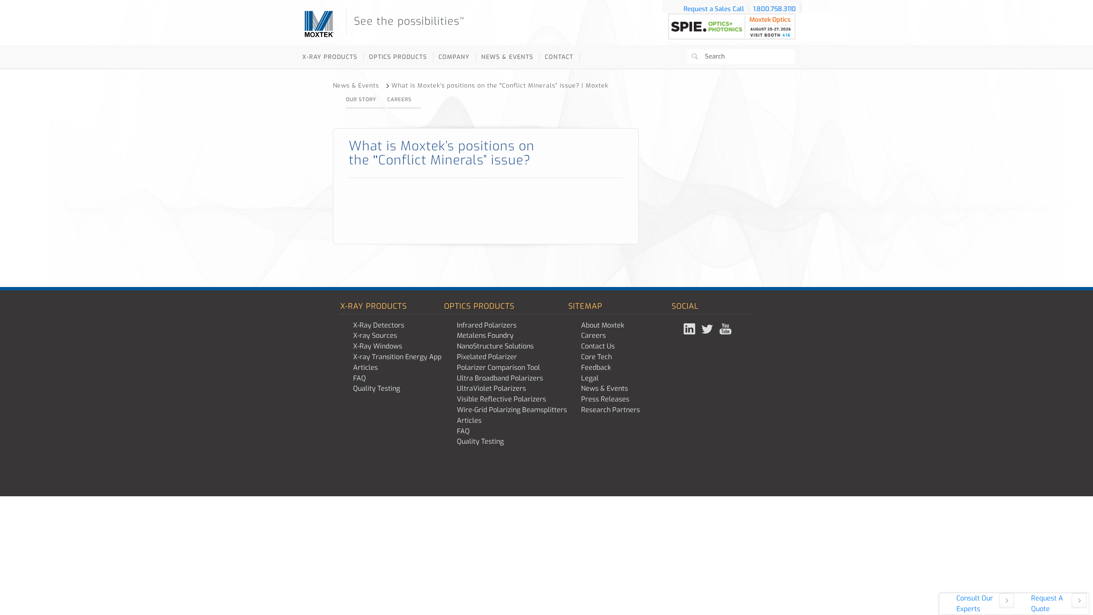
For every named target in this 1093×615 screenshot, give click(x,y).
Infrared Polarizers (487, 325)
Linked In (690, 329)
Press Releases (605, 399)
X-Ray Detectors (378, 325)
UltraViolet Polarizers (491, 388)
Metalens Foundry (485, 335)
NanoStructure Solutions (495, 346)
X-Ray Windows (377, 346)
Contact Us (598, 346)
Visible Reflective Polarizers (501, 399)
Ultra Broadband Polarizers (500, 378)
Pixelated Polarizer (487, 356)
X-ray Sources (375, 335)
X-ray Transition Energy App (397, 356)
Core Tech (596, 356)
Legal (590, 378)
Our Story (361, 99)
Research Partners (610, 409)
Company (454, 57)
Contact (559, 57)
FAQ (359, 378)
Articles (365, 367)
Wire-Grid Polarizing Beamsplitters (512, 409)
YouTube (726, 329)
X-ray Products (329, 57)
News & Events (507, 57)
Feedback (596, 367)
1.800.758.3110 (774, 9)
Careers (399, 99)
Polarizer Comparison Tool (498, 367)
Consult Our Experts (974, 603)
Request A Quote (1047, 603)
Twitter (708, 329)
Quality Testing (376, 388)
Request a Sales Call (714, 9)
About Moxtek (602, 325)
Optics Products (398, 57)
